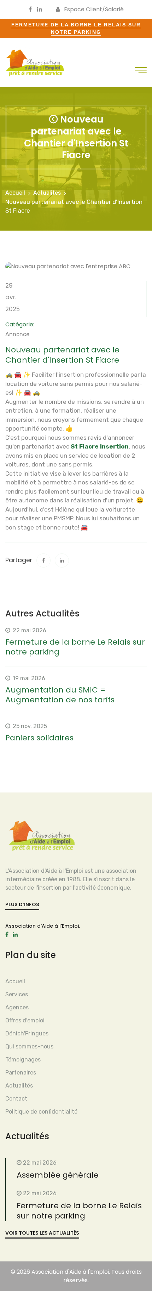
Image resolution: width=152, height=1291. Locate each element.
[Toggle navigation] (141, 70)
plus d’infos (22, 904)
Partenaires (20, 1072)
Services (16, 994)
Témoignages (23, 1059)
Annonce (17, 334)
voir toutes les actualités (42, 1232)
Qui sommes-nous (29, 1046)
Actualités (47, 192)
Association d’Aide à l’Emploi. (42, 925)
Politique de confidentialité (41, 1111)
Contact (16, 1098)
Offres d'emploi (25, 1020)
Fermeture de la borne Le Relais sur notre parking (75, 647)
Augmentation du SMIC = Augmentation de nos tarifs (60, 695)
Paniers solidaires (39, 737)
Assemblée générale (58, 1175)
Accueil (15, 192)
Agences (17, 1007)
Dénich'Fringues (26, 1033)
